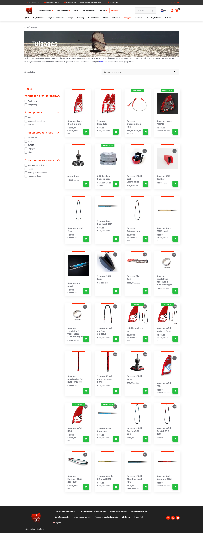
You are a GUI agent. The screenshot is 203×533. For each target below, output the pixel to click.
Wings (70, 18)
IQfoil (27, 18)
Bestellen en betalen (62, 517)
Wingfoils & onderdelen (56, 18)
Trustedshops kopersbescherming (93, 511)
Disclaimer (126, 517)
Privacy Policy (139, 517)
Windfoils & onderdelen (111, 18)
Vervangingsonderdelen (37, 172)
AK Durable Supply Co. (36, 121)
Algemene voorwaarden (118, 511)
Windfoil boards (93, 18)
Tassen (30, 169)
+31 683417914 (34, 2)
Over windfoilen (62, 10)
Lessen (76, 10)
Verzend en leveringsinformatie (106, 517)
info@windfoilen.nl (52, 2)
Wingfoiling (32, 104)
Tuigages (127, 18)
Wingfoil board (38, 18)
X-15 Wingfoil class (154, 18)
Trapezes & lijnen (34, 176)
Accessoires (139, 18)
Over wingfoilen (45, 10)
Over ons (102, 10)
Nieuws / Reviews (89, 10)
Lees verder (116, 339)
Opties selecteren (86, 132)
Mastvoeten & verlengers (37, 165)
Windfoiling (32, 101)
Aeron (30, 117)
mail (101, 61)
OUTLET (168, 18)
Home (26, 27)
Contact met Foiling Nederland (66, 511)
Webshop (114, 11)
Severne (31, 125)
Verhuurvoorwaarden (139, 511)
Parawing (80, 18)
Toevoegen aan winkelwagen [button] (86, 184)
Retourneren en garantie (82, 517)
